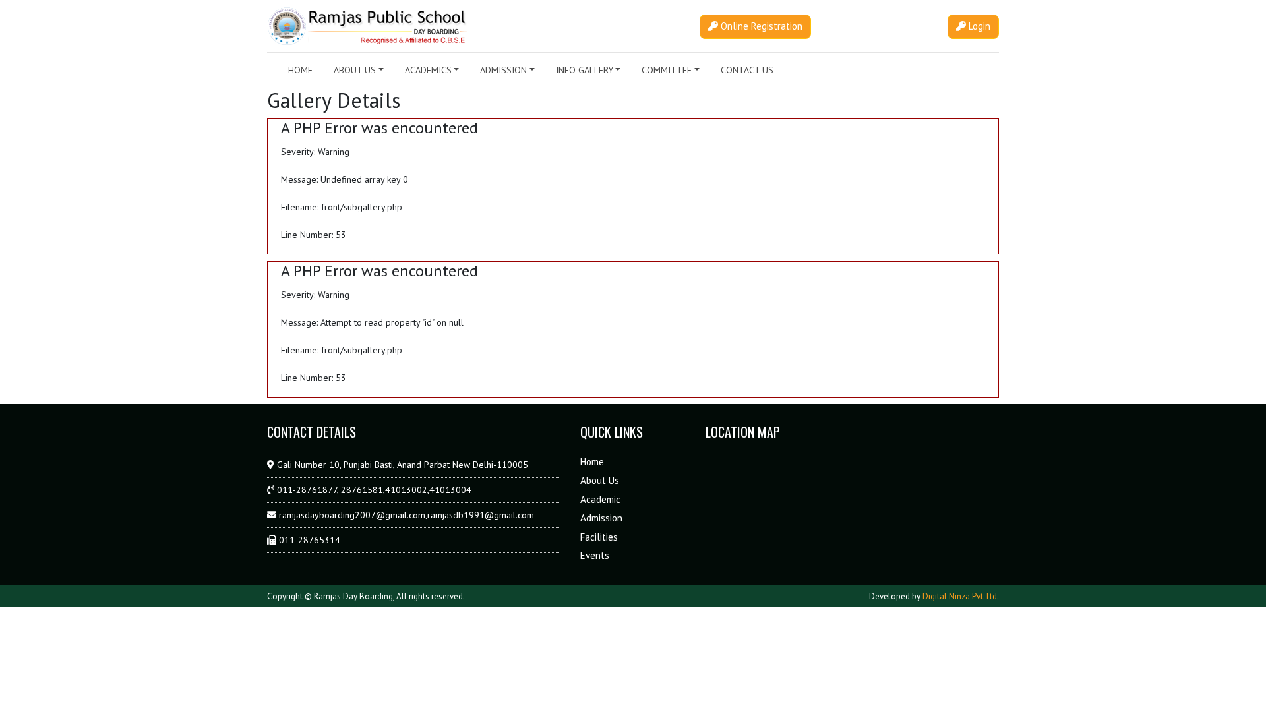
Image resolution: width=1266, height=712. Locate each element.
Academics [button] (428, 70)
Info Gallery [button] (584, 70)
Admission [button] (503, 70)
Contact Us (747, 70)
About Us (599, 480)
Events (594, 555)
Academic (600, 499)
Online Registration (760, 26)
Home (592, 462)
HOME (300, 70)
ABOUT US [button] (355, 70)
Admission (601, 518)
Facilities (599, 537)
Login (978, 26)
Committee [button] (667, 70)
